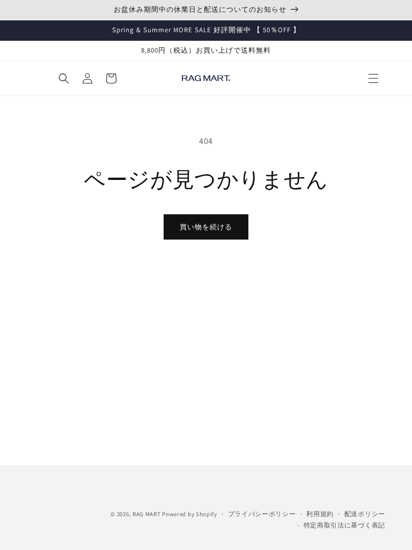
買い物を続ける (206, 226)
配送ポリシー (364, 514)
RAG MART (147, 514)
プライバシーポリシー (262, 514)
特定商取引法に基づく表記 (344, 525)
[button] (373, 78)
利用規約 (320, 514)
